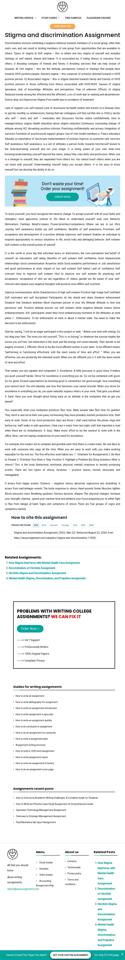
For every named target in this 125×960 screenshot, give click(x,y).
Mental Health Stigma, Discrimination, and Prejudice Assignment (47, 578)
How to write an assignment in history (35, 763)
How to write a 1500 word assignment (35, 751)
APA (36, 525)
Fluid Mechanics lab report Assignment (36, 822)
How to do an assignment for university (36, 732)
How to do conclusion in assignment (34, 726)
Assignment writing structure (31, 745)
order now (62, 196)
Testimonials (74, 867)
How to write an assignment (30, 696)
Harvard (53, 525)
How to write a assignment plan (32, 738)
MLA (44, 525)
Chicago (65, 525)
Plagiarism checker (99, 18)
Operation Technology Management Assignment (41, 810)
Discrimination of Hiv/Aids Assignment (32, 568)
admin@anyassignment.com (23, 889)
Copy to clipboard (23, 537)
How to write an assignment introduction (36, 708)
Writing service (23, 18)
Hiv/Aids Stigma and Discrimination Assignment (37, 573)
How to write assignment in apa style (34, 714)
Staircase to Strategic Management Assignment (41, 816)
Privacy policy (74, 873)
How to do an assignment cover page (35, 769)
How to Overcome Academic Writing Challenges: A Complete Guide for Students (57, 797)
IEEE (83, 525)
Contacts (72, 861)
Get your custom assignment (70, 955)
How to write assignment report (32, 757)
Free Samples (73, 18)
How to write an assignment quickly (34, 720)
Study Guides (49, 18)
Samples (44, 868)
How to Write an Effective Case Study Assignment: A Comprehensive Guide (54, 804)
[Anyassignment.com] (62, 11)
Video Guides (46, 874)
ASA (75, 525)
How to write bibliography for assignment (37, 702)
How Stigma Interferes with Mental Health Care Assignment (44, 562)
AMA (91, 525)
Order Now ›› (30, 629)
